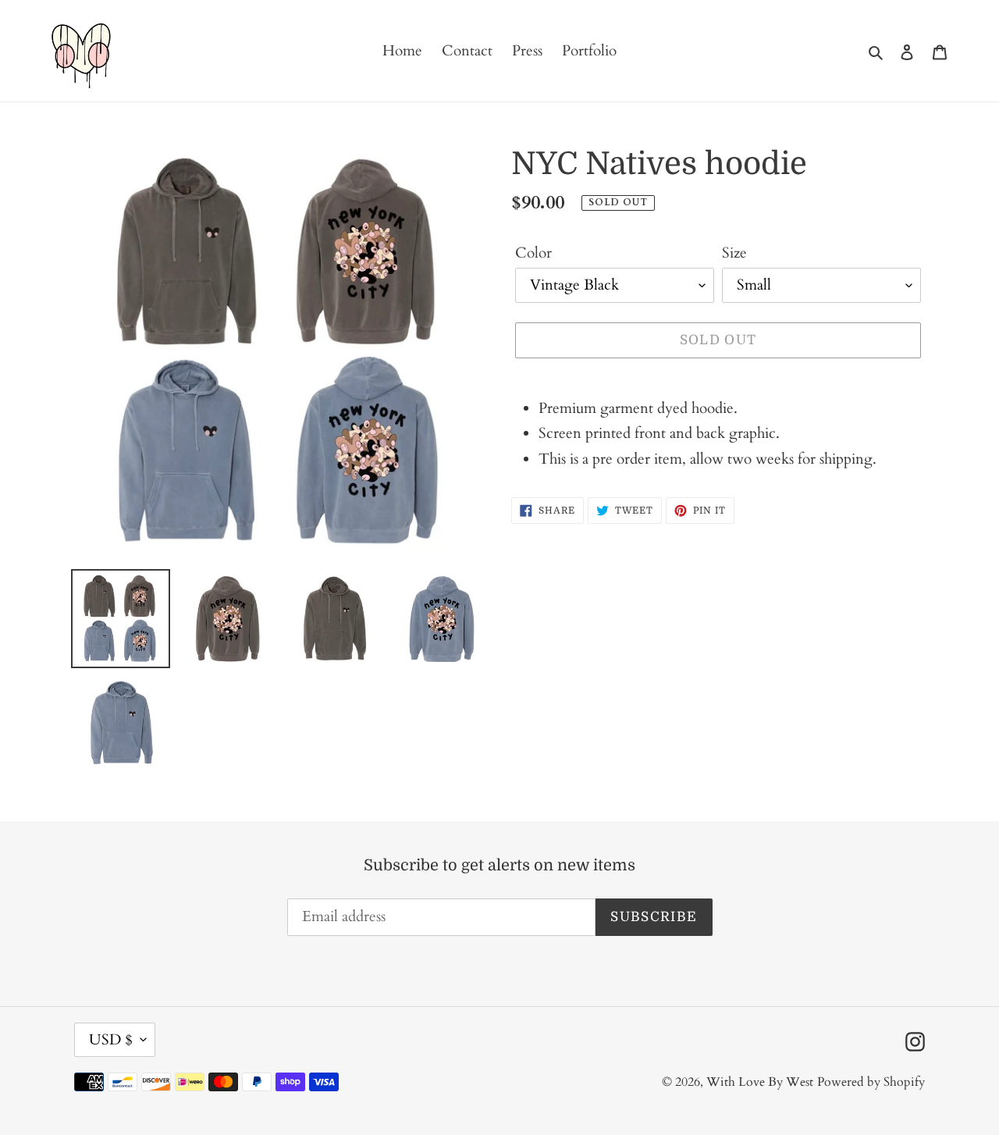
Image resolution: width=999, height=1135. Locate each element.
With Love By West (759, 1082)
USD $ (111, 1040)
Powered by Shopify (871, 1082)
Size (734, 253)
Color (533, 253)
